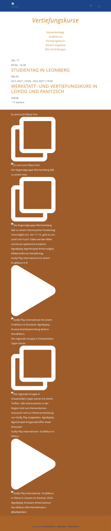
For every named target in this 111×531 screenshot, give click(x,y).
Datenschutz (73, 526)
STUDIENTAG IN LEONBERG (40, 70)
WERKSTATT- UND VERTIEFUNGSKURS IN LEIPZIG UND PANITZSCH (54, 88)
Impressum (62, 526)
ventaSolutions (48, 526)
